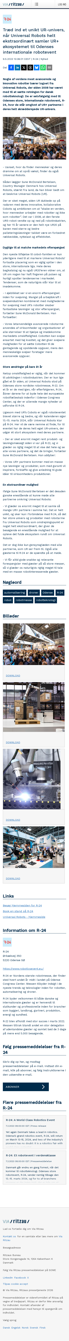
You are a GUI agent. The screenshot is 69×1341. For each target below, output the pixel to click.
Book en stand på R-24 (18, 911)
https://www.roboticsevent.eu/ (23, 968)
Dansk (6, 1327)
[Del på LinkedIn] (17, 68)
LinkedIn (8, 1277)
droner (33, 592)
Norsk (25, 1327)
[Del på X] (24, 68)
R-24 (60, 592)
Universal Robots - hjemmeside (24, 917)
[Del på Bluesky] (36, 68)
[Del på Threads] (30, 68)
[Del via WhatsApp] (43, 68)
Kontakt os (9, 1236)
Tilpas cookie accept (15, 1283)
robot (8, 600)
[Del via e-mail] (49, 68)
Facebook (20, 1277)
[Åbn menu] (37, 4)
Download (13, 675)
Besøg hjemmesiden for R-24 (22, 905)
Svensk (34, 1327)
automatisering (14, 592)
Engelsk (15, 1327)
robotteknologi (46, 600)
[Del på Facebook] (11, 68)
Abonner (12, 1086)
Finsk (42, 1327)
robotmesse (24, 600)
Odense (48, 592)
